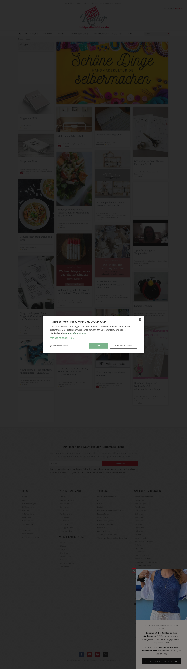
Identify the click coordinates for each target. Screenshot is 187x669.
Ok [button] (98, 345)
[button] (93, 338)
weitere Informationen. (75, 333)
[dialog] (93, 334)
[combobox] (140, 319)
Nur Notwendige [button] (123, 345)
